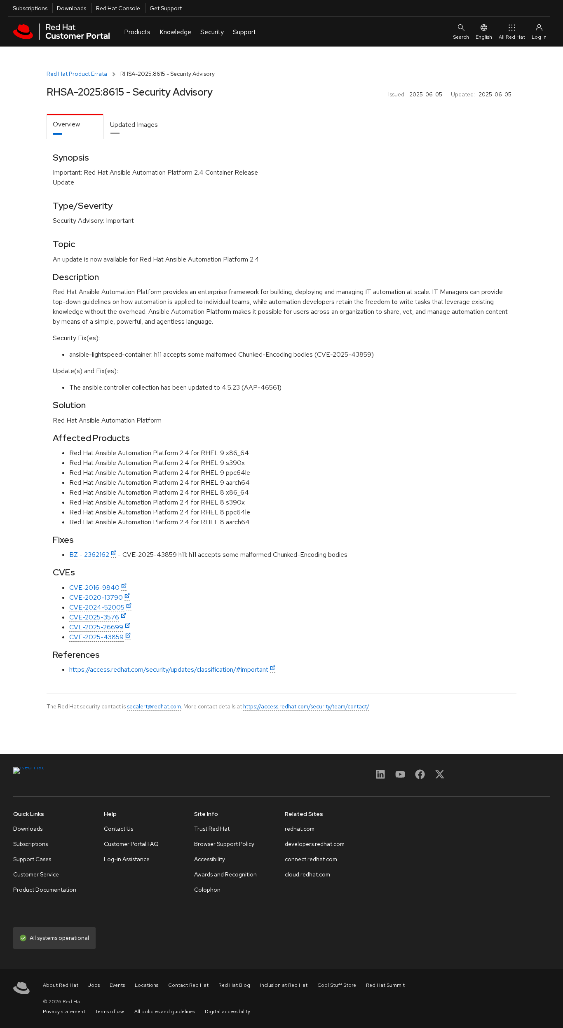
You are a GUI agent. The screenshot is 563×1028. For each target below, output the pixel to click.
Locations (146, 985)
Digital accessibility (227, 1011)
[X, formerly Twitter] (440, 777)
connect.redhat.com (311, 859)
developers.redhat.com (315, 844)
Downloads (71, 8)
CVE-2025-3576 (94, 617)
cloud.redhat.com (307, 874)
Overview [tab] (66, 124)
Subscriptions (30, 8)
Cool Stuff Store (336, 985)
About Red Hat (60, 985)
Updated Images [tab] (134, 124)
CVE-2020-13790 (96, 597)
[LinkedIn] (380, 777)
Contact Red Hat (188, 985)
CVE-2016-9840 (94, 587)
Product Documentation (44, 889)
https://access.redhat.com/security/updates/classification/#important (168, 669)
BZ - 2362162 (89, 554)
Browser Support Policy (224, 844)
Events (117, 985)
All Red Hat (512, 37)
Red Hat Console (118, 8)
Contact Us (118, 828)
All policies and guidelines (164, 1011)
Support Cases (32, 859)
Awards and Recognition (225, 874)
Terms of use (109, 1011)
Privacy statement (64, 1011)
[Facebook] (420, 777)
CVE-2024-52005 (96, 607)
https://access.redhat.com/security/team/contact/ (306, 706)
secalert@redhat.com (154, 706)
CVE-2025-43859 (96, 637)
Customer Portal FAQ (131, 844)
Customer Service (36, 874)
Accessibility (209, 859)
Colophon (207, 889)
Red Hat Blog (234, 985)
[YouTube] (400, 777)
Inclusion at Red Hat (283, 985)
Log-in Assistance (127, 859)
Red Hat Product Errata (77, 73)
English (484, 37)
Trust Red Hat (212, 828)
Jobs (94, 985)
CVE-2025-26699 (96, 627)
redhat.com (299, 828)
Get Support (166, 8)
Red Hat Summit (385, 985)
